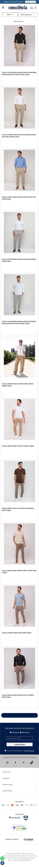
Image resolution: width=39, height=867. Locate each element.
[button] (31, 7)
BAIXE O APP (30, 2)
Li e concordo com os (20, 750)
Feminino (15, 732)
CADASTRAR (19, 745)
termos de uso (29, 750)
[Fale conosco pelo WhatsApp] (2, 858)
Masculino (25, 732)
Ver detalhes (11, 81)
